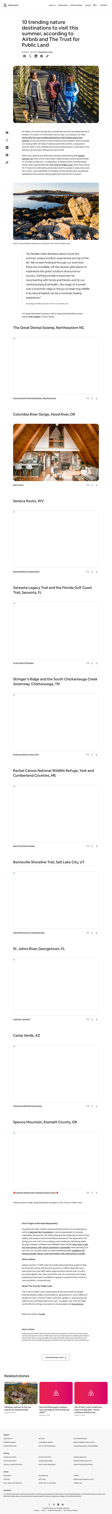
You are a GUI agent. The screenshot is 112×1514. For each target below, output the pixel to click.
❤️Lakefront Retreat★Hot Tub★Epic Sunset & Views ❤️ (35, 1193)
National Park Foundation (41, 1232)
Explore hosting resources (83, 1461)
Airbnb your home (10, 1457)
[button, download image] (94, 70)
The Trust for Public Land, (61, 165)
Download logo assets (55, 1357)
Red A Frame (18, 485)
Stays (50, 52)
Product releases (76, 5)
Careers (76, 1476)
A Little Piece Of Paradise (23, 663)
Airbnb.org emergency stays (84, 1479)
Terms (43, 1510)
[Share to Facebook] (24, 56)
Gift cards (42, 1479)
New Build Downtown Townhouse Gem (29, 933)
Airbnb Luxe (78, 1483)
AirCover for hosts (44, 1457)
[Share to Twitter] (30, 56)
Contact (88, 5)
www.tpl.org (77, 1304)
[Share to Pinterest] (41, 56)
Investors (7, 1479)
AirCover (41, 1438)
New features (43, 1476)
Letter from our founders (47, 1483)
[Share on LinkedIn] (35, 56)
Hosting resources (80, 1457)
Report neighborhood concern (84, 1442)
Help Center (8, 1438)
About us (52, 5)
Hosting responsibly (45, 1461)
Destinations (43, 52)
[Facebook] (62, 1504)
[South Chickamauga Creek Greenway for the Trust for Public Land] (56, 94)
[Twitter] (49, 1504)
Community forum (10, 1461)
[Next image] (96, 398)
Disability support (10, 1442)
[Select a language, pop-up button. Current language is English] (95, 5)
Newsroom (13, 5)
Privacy (36, 1510)
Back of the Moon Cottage (24, 846)
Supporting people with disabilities (86, 1446)
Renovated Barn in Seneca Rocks (26, 571)
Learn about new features (13, 1483)
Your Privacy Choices (70, 1510)
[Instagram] (54, 1504)
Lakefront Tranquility (21, 1019)
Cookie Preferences (54, 1510)
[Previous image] (92, 398)
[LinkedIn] (58, 1504)
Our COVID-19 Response (46, 1446)
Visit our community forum (13, 1464)
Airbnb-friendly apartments (83, 1464)
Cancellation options (45, 1442)
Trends (41, 1314)
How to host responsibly (46, 1464)
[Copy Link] (47, 56)
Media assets (63, 5)
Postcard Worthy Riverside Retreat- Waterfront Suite (34, 398)
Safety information (10, 1446)
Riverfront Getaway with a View (26, 754)
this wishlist (34, 316)
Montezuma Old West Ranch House (27, 1106)
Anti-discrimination (80, 1438)
